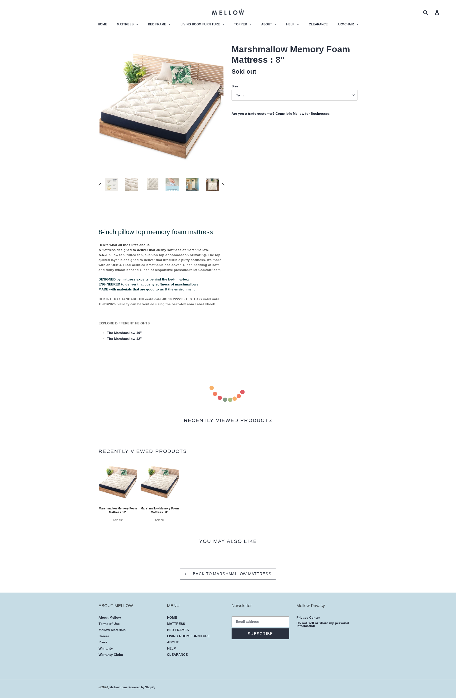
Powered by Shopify (141, 687)
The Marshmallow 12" (124, 339)
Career (104, 636)
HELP (171, 648)
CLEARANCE (177, 654)
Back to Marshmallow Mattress (231, 574)
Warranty (106, 648)
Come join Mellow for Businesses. (303, 113)
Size (235, 86)
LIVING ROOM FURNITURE (188, 636)
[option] (111, 185)
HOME (172, 617)
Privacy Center (308, 617)
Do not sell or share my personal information (322, 624)
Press (103, 642)
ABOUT (173, 642)
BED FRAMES (178, 630)
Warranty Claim (111, 654)
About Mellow (110, 617)
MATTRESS (176, 624)
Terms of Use (109, 624)
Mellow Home (118, 687)
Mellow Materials (112, 630)
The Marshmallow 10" (124, 333)
